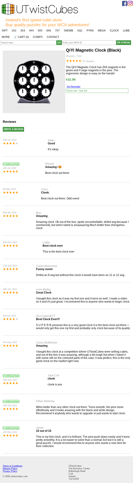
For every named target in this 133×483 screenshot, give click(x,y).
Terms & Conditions (13, 466)
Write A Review (13, 129)
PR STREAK (123, 42)
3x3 (22, 30)
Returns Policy (10, 468)
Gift (5, 30)
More (6, 36)
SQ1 (79, 30)
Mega (102, 30)
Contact (53, 36)
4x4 (31, 30)
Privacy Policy (10, 471)
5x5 (40, 30)
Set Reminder (73, 86)
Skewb (68, 30)
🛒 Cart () (21, 36)
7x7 (57, 30)
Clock (114, 30)
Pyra (90, 30)
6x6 (48, 30)
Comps (38, 36)
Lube (126, 30)
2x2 (14, 30)
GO (59, 42)
